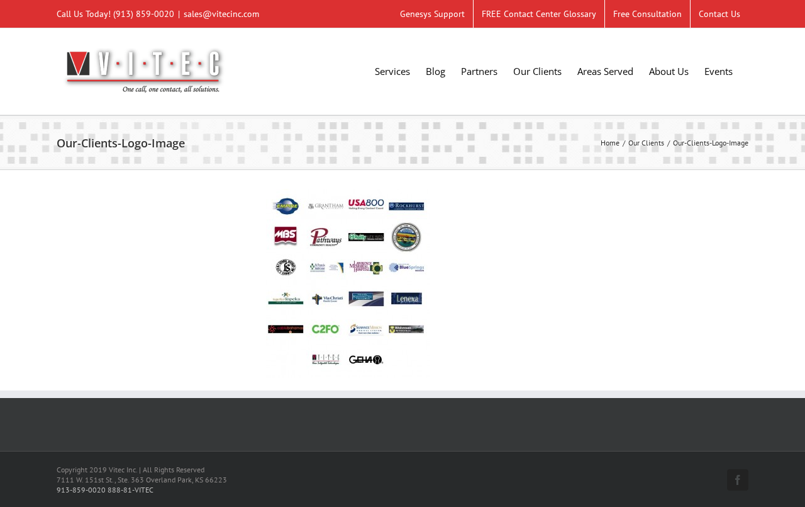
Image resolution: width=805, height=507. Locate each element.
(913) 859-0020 (143, 14)
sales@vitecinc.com (221, 14)
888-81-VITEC (130, 489)
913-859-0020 (81, 489)
